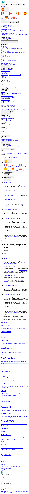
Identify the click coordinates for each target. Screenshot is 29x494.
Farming (24, 319)
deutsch (10, 18)
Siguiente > (3, 468)
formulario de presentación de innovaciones (14, 187)
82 (20, 466)
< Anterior (7, 466)
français (6, 14)
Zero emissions (15, 316)
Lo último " (9, 468)
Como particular (5, 114)
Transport (3, 321)
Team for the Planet (9, 3)
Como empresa (5, 136)
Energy (13, 319)
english (14, 14)
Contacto (13, 491)
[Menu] (1, 3)
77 (13, 466)
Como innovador (5, 142)
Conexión (3, 20)
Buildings (19, 319)
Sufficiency (3, 318)
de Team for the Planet (13, 236)
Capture (9, 318)
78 (14, 466)
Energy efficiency (6, 316)
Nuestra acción (5, 66)
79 (16, 466)
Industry (8, 319)
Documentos (5, 89)
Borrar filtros (4, 322)
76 (11, 466)
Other (21, 316)
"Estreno (3, 466)
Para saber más (17, 4)
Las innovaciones (9, 22)
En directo (4, 44)
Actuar (7, 111)
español (9, 170)
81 (19, 466)
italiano (21, 14)
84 (23, 466)
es (6, 10)
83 (22, 466)
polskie (17, 18)
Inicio (3, 470)
